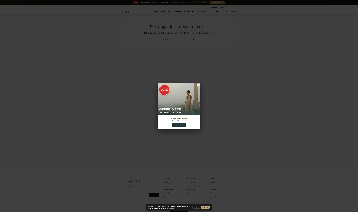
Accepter (205, 207)
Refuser (196, 207)
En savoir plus (169, 208)
